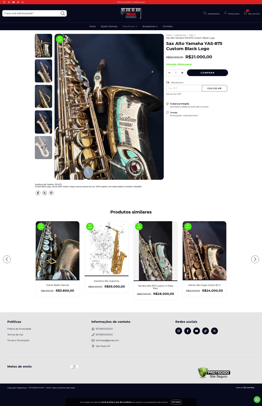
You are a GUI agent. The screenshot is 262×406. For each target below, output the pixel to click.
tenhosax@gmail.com (107, 340)
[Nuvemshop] (245, 388)
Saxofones (129, 26)
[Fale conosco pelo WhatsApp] (257, 399)
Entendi (176, 402)
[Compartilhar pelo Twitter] (44, 194)
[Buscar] (62, 13)
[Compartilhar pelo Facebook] (38, 194)
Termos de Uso (15, 334)
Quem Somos (109, 26)
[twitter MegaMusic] (23, 2)
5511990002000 (104, 329)
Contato (168, 26)
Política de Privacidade (19, 329)
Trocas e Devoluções (18, 340)
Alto (191, 35)
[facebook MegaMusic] (9, 2)
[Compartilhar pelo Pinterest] (51, 194)
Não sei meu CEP (173, 94)
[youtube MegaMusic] (14, 2)
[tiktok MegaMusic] (18, 2)
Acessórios (149, 26)
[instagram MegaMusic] (4, 2)
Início (92, 26)
